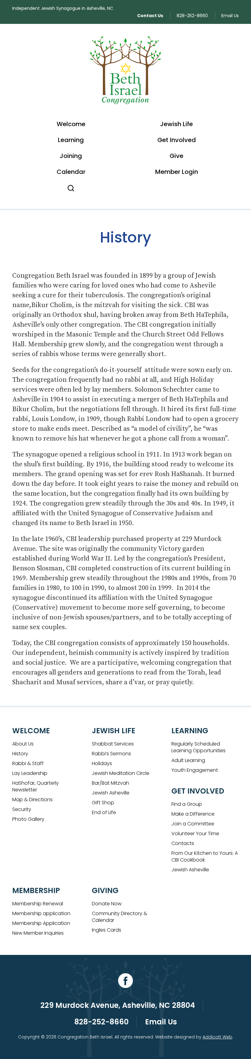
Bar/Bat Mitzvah (110, 783)
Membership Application (41, 923)
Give (176, 156)
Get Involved (176, 140)
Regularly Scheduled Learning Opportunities (198, 747)
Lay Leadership (29, 773)
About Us (23, 743)
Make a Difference (193, 813)
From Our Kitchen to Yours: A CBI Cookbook (204, 856)
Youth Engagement (194, 770)
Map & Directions (32, 799)
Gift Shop (103, 802)
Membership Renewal (37, 903)
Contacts (182, 843)
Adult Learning (188, 760)
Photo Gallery (28, 819)
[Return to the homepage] (125, 70)
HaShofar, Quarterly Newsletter (35, 786)
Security (21, 809)
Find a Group (186, 804)
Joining (71, 156)
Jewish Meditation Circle (120, 773)
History (20, 753)
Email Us (230, 16)
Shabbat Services (113, 743)
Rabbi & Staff (28, 763)
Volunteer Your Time (195, 833)
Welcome (71, 124)
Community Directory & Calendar (119, 917)
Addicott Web (217, 1037)
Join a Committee (192, 823)
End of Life (104, 812)
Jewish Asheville (110, 792)
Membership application (41, 913)
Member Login (176, 171)
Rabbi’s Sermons (111, 753)
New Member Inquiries (38, 933)
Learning (71, 140)
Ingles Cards (106, 929)
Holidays (102, 763)
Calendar (71, 171)
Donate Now (107, 903)
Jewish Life (176, 124)
